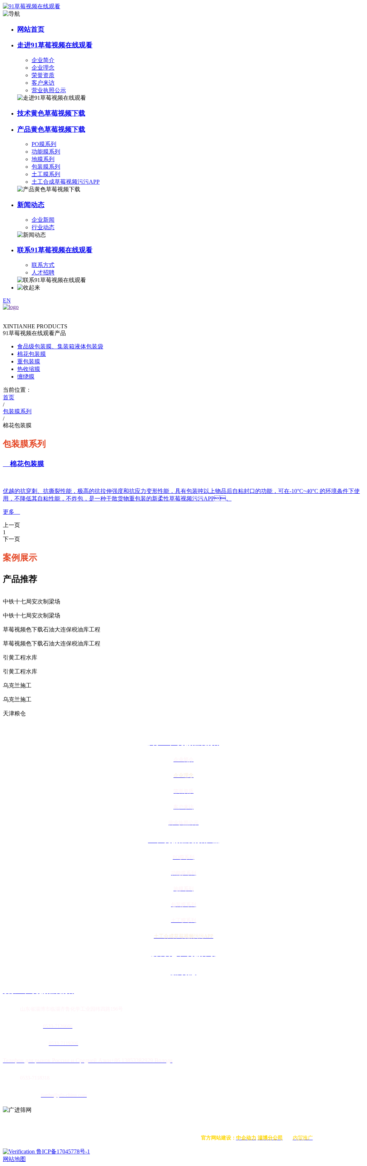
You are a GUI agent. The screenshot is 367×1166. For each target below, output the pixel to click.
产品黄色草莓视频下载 (51, 129)
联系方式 (43, 265)
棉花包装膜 (31, 354)
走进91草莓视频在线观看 (54, 45)
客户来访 (43, 83)
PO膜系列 (44, 144)
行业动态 (43, 227)
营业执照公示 (49, 90)
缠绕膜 (25, 376)
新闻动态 (30, 204)
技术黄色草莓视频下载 (51, 113)
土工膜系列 (46, 174)
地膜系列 (43, 159)
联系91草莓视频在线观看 (54, 250)
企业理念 (43, 68)
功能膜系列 (46, 152)
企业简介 (43, 60)
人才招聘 (43, 272)
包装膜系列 (46, 167)
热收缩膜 (28, 369)
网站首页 (30, 29)
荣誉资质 (43, 75)
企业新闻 (43, 220)
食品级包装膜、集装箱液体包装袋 (60, 346)
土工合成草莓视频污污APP (66, 182)
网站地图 (14, 1159)
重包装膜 (28, 361)
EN (7, 300)
